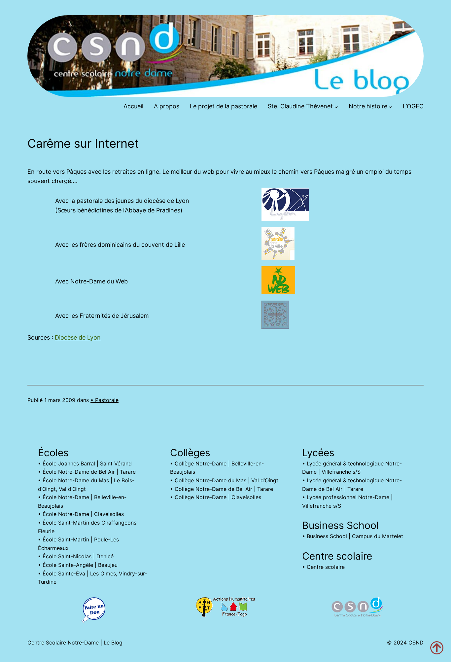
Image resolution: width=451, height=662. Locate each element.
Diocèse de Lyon (78, 337)
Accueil (133, 106)
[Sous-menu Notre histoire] (390, 106)
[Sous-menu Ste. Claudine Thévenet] (336, 106)
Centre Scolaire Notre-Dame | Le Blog (74, 642)
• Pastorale (104, 400)
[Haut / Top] (436, 647)
